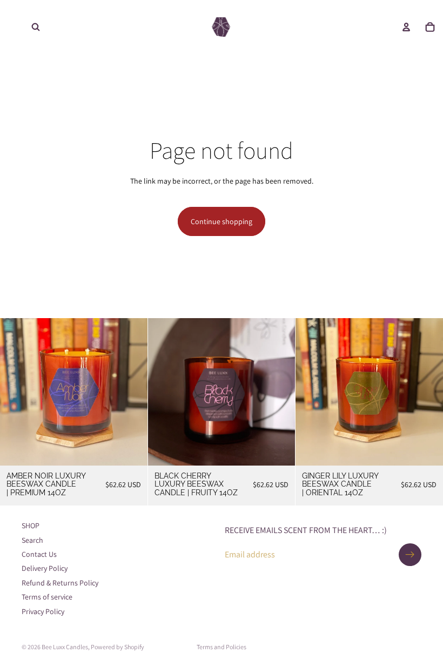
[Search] (36, 27)
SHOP (30, 525)
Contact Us (39, 554)
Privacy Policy (43, 611)
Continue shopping (221, 221)
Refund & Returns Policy (60, 583)
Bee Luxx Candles (65, 647)
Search (32, 540)
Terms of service (47, 597)
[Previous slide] (16, 391)
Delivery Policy (45, 568)
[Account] (406, 27)
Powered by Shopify (117, 647)
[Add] (130, 449)
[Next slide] (131, 391)
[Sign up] (410, 554)
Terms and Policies (221, 647)
